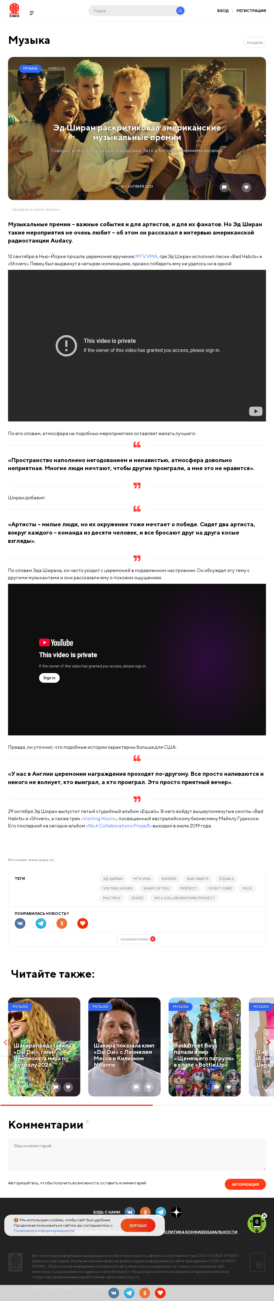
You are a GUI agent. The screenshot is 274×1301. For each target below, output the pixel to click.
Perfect (188, 888)
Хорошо (138, 1226)
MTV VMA (146, 256)
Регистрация (251, 11)
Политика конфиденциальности (199, 1232)
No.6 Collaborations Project (184, 898)
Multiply (112, 898)
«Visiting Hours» (99, 818)
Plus (247, 888)
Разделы (255, 43)
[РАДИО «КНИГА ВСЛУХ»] (257, 1223)
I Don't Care (220, 888)
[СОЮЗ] (15, 1262)
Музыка (29, 39)
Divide (137, 898)
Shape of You (156, 888)
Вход (223, 11)
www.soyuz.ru (41, 860)
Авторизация (245, 1185)
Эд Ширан (113, 879)
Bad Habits (197, 879)
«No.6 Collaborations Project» (119, 825)
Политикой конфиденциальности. (44, 1230)
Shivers (168, 879)
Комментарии (137, 939)
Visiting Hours (117, 888)
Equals (226, 879)
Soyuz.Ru (14, 10)
